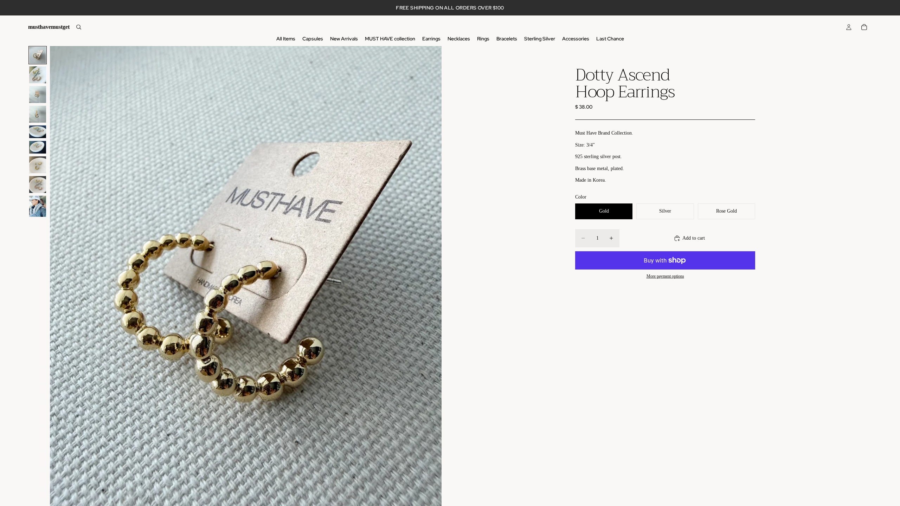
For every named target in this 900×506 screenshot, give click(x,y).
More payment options (665, 276)
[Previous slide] (57, 283)
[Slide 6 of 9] (37, 147)
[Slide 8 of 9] (37, 184)
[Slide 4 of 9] (37, 114)
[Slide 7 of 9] (37, 164)
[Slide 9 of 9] (37, 206)
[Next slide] (434, 283)
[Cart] (864, 27)
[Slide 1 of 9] (37, 55)
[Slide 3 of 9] (37, 94)
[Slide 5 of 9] (37, 131)
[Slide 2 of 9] (37, 74)
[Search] (78, 27)
